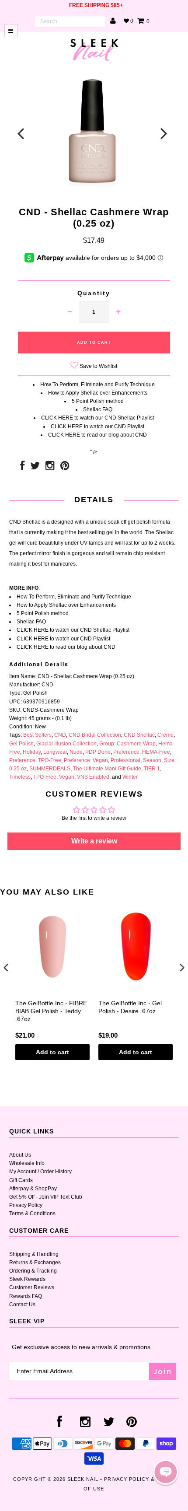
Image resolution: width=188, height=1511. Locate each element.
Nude (76, 752)
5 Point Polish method (98, 401)
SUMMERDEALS (49, 769)
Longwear (55, 752)
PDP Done (98, 752)
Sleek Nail (82, 1479)
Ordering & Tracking (33, 1271)
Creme (165, 735)
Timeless (20, 777)
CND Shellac (139, 735)
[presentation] (6, 968)
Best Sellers (37, 735)
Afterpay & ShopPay (33, 1189)
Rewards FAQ (25, 1296)
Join (162, 1371)
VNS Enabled (93, 777)
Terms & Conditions (32, 1213)
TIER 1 (152, 769)
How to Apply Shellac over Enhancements (97, 393)
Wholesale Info (27, 1163)
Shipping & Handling (34, 1254)
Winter (130, 777)
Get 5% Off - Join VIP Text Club (45, 1197)
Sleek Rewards (27, 1279)
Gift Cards (21, 1180)
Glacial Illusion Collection (66, 744)
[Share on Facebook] (22, 468)
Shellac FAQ (97, 409)
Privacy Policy (25, 1205)
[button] (165, 1472)
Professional (125, 760)
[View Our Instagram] (50, 468)
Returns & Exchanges (35, 1262)
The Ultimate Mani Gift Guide (107, 769)
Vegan (66, 777)
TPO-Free (44, 777)
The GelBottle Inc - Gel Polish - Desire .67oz (130, 1007)
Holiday (32, 752)
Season (152, 760)
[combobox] (70, 21)
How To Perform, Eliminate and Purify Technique (97, 384)
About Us (20, 1155)
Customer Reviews (31, 1287)
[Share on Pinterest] (65, 468)
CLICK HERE (57, 418)
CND (60, 735)
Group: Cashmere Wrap (127, 744)
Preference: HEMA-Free (141, 752)
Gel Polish (21, 744)
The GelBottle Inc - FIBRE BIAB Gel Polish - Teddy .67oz (51, 1011)
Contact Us (22, 1304)
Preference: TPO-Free (35, 760)
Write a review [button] (94, 841)
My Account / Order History (40, 1171)
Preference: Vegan (86, 760)
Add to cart (52, 1052)
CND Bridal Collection (95, 735)
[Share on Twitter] (35, 468)
